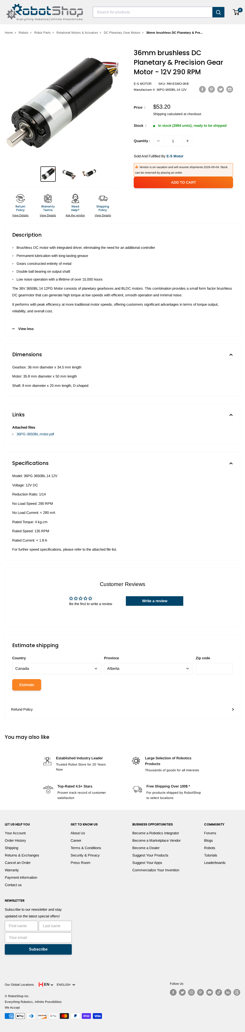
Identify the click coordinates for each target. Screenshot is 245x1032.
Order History (15, 840)
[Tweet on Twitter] (220, 89)
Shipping (11, 848)
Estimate (26, 685)
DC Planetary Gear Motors (122, 32)
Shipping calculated (168, 114)
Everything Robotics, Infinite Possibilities (33, 1002)
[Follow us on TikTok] (218, 992)
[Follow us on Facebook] (173, 992)
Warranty (12, 870)
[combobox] (152, 12)
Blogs (208, 840)
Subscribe (38, 949)
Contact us (13, 885)
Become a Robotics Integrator (155, 833)
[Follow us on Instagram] (191, 992)
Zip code (203, 658)
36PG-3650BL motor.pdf (35, 434)
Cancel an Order (18, 863)
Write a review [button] (154, 601)
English (64, 984)
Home (9, 32)
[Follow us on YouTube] (209, 992)
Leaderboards (215, 863)
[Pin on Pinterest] (211, 89)
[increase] (188, 141)
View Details (20, 215)
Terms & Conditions (86, 848)
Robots (23, 32)
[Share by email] (229, 89)
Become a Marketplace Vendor (156, 840)
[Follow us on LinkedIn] (227, 992)
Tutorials (210, 855)
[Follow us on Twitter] (182, 992)
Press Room (80, 863)
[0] (236, 12)
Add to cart (183, 182)
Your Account (15, 833)
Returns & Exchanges (22, 855)
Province (111, 658)
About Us (78, 833)
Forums (210, 833)
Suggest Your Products (150, 855)
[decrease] (158, 141)
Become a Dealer (146, 848)
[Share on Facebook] (202, 89)
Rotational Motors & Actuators (77, 32)
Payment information (21, 877)
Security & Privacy (85, 855)
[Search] (218, 12)
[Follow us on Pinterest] (200, 992)
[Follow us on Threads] (237, 992)
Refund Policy (22, 709)
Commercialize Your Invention (155, 870)
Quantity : (142, 141)
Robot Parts (42, 32)
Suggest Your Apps (147, 863)
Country (19, 658)
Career (76, 840)
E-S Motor (142, 83)
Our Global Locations (19, 984)
